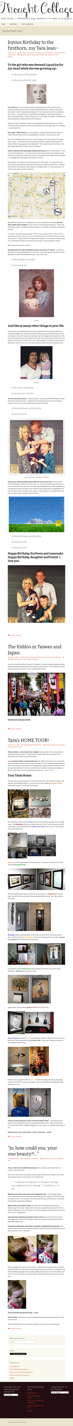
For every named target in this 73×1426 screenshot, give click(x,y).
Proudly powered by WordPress (17, 1422)
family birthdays (39, 55)
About (4, 24)
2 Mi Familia (22, 53)
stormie (25, 659)
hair (56, 1158)
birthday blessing (24, 55)
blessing (31, 55)
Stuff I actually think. (27, 24)
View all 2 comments (15, 729)
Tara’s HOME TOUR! (28, 740)
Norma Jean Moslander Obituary (19, 1369)
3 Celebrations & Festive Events (35, 53)
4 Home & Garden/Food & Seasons (39, 657)
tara (46, 55)
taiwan (34, 659)
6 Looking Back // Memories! (53, 53)
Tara (9, 761)
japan (15, 659)
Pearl (28, 1038)
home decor (47, 745)
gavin (43, 1158)
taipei (29, 659)
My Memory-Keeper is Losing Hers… (20, 1375)
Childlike (12, 1378)
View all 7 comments (15, 635)
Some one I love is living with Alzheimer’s (21, 1372)
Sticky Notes (13, 24)
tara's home (18, 747)
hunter (12, 659)
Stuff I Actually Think (55, 657)
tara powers (51, 55)
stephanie (60, 1158)
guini (46, 1158)
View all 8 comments (15, 1136)
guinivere (51, 1158)
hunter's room (56, 745)
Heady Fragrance (14, 1366)
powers (20, 659)
